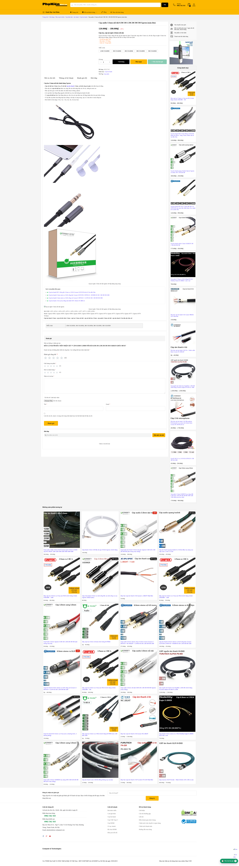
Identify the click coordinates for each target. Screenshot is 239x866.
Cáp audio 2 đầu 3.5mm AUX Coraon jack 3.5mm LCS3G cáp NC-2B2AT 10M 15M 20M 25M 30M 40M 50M (60, 550)
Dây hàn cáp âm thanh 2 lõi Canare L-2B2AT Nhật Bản (137, 596)
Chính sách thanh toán (145, 826)
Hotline (179, 4)
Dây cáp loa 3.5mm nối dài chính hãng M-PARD (96, 641)
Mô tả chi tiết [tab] (49, 78)
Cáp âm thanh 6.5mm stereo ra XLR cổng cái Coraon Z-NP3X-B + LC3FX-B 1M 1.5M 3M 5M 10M (76, 298)
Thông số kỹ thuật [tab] (66, 78)
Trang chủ (75, 12)
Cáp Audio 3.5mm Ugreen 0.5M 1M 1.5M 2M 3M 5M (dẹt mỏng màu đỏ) (60, 642)
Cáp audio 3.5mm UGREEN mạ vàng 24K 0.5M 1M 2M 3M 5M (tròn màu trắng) (61, 780)
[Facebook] (43, 836)
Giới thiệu (142, 810)
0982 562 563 (50, 816)
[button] (105, 51)
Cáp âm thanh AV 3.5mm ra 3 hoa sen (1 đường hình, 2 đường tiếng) (60, 734)
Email (108, 404)
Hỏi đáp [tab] (94, 78)
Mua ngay (138, 61)
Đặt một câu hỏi (159, 435)
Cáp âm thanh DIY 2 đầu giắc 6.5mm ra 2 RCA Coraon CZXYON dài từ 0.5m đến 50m (72, 292)
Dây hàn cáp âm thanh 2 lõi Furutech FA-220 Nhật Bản (137, 779)
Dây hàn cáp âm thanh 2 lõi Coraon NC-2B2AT (134, 733)
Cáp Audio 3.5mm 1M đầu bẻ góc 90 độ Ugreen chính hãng (99, 550)
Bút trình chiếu (112, 810)
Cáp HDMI (111, 823)
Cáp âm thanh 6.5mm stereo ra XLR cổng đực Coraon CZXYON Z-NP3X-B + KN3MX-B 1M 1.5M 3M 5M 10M (79, 295)
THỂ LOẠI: (102, 48)
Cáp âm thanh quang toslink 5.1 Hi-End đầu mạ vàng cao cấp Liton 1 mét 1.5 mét (176, 550)
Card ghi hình (112, 813)
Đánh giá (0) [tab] (82, 78)
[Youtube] (50, 836)
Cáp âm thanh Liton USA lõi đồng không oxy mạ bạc (97, 779)
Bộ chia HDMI (112, 829)
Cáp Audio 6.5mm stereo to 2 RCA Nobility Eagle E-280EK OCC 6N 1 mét (176, 734)
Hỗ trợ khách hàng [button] (89, 12)
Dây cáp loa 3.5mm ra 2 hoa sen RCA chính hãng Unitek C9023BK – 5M (99, 688)
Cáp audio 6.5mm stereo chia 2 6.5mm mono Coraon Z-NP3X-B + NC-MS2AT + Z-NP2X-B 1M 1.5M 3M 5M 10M (137, 642)
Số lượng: (101, 59)
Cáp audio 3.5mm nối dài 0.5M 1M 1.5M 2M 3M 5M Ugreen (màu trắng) (138, 688)
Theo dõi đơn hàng (118, 12)
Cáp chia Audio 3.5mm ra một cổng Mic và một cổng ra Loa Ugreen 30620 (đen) (99, 596)
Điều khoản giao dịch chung (147, 820)
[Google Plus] (46, 836)
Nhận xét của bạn (49, 376)
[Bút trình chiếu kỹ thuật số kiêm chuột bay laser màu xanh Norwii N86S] (181, 52)
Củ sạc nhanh (112, 826)
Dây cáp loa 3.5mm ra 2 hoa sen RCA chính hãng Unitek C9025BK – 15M (176, 596)
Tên (45, 404)
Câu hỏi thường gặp (145, 813)
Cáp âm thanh (108, 71)
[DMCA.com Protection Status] (189, 812)
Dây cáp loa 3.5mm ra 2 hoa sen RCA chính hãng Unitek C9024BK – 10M (60, 596)
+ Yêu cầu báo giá (157, 61)
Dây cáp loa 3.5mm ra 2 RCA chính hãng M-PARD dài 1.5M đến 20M (99, 734)
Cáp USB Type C (113, 820)
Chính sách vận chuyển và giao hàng (150, 823)
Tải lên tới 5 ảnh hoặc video (51, 397)
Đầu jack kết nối (112, 832)
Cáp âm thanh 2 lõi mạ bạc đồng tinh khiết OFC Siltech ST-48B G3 (67, 300)
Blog (105, 12)
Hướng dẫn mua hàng (145, 829)
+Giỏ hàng (121, 61)
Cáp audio (106, 74)
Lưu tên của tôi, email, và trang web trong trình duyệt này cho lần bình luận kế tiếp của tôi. (68, 416)
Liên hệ (141, 817)
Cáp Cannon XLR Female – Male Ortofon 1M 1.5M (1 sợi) (176, 779)
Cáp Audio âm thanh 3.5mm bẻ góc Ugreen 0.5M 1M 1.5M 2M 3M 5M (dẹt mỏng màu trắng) (138, 550)
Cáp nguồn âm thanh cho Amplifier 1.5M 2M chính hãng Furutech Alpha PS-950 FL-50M (175, 688)
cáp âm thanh (70, 86)
